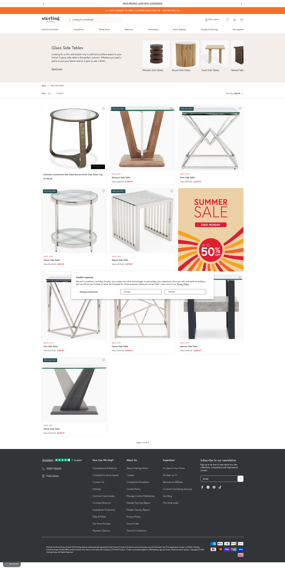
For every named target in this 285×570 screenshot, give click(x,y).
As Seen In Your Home (174, 468)
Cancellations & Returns (105, 468)
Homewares (153, 29)
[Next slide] (241, 4)
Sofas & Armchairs (50, 29)
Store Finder (133, 523)
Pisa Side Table (50, 346)
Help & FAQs (99, 516)
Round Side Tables (181, 70)
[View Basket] (241, 20)
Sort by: (229, 93)
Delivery (97, 488)
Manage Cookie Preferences (141, 495)
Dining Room (104, 29)
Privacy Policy (183, 284)
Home (44, 85)
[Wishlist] (227, 19)
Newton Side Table (189, 346)
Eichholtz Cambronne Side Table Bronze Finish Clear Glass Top (72, 174)
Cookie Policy (134, 488)
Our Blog (167, 495)
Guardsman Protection (104, 509)
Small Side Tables (210, 70)
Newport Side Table (121, 177)
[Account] (234, 20)
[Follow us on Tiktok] (220, 487)
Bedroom (129, 29)
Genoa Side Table (120, 346)
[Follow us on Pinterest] (214, 487)
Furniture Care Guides (104, 495)
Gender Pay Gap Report (139, 502)
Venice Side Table (51, 260)
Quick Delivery (179, 29)
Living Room (78, 29)
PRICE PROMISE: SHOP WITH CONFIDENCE (142, 3)
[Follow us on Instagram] (208, 487)
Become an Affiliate (173, 482)
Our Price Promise (101, 523)
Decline (171, 291)
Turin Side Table (187, 177)
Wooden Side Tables (152, 70)
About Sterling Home (137, 468)
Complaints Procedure (138, 482)
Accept (127, 291)
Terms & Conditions (136, 530)
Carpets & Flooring (209, 29)
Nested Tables (238, 70)
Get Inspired (237, 29)
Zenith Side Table (51, 429)
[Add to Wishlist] (103, 108)
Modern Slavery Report (138, 509)
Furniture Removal (102, 502)
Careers (130, 475)
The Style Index (171, 502)
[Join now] (240, 479)
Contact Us (98, 482)
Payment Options (101, 530)
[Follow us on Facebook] (202, 487)
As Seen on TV (170, 475)
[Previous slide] (43, 4)
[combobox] (94, 20)
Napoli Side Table (120, 260)
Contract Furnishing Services (177, 488)
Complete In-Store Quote (105, 475)
